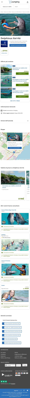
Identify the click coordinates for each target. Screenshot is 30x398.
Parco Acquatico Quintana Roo (12, 323)
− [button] (1, 136)
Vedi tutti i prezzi (15, 100)
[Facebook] (24, 390)
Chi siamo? (3, 352)
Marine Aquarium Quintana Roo (12, 342)
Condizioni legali (18, 356)
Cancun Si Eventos (5, 260)
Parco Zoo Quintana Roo (10, 339)
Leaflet (18, 159)
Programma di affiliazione (21, 354)
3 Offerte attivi (4, 53)
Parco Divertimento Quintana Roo (13, 331)
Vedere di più (21, 73)
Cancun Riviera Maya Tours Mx (8, 209)
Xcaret (3, 285)
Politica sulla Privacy (5, 358)
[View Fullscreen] (2, 139)
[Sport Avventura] (14, 2)
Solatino (3, 234)
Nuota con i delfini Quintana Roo (13, 327)
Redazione (3, 356)
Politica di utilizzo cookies (21, 358)
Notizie (16, 352)
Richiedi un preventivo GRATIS (18, 45)
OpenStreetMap (23, 159)
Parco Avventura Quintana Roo (12, 335)
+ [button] (1, 134)
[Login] (28, 2)
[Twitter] (27, 390)
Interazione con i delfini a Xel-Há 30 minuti (11, 186)
